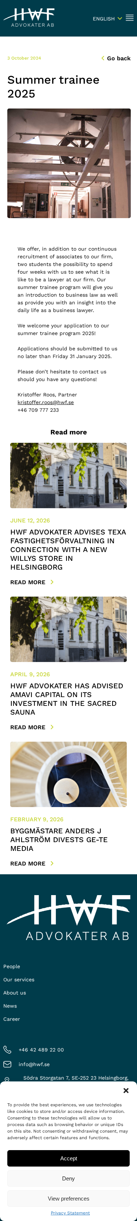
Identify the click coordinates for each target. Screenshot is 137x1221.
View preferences (69, 1198)
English (104, 19)
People (11, 966)
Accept (68, 1158)
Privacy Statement (70, 1213)
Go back (119, 58)
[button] (126, 1090)
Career (11, 1019)
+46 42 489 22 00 (41, 1050)
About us (14, 993)
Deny (68, 1178)
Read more (28, 582)
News (10, 1006)
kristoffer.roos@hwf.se (46, 402)
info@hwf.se (34, 1064)
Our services (18, 979)
